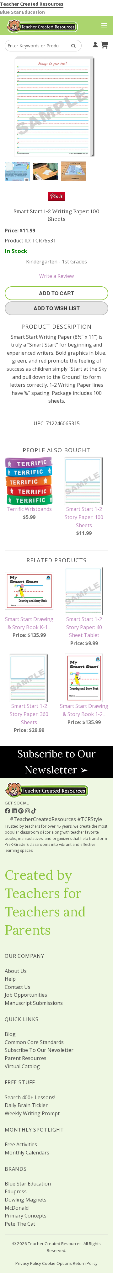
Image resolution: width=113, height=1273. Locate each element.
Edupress (16, 1191)
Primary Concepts (25, 1215)
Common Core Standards (34, 1042)
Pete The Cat (20, 1223)
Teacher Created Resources (31, 4)
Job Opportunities (26, 994)
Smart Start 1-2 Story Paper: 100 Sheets (84, 517)
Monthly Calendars (27, 1152)
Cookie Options (57, 1263)
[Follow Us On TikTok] (33, 810)
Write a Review (56, 276)
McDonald (17, 1207)
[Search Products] (71, 45)
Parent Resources (25, 1058)
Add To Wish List (57, 308)
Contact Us (17, 987)
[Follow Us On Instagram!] (28, 810)
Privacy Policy (28, 1263)
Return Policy (85, 1263)
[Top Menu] (103, 26)
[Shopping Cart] (103, 44)
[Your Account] (94, 44)
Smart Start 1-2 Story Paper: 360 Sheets (29, 714)
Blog (10, 1034)
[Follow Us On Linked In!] (15, 810)
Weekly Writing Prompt (32, 1113)
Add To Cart (56, 293)
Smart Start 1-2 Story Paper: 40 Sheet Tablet (84, 627)
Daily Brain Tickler (26, 1105)
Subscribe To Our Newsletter (39, 1050)
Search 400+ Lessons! (30, 1097)
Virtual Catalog (22, 1066)
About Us (16, 971)
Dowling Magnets (25, 1199)
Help (10, 978)
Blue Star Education (22, 12)
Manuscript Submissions (34, 1003)
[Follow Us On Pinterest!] (21, 810)
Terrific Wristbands (29, 509)
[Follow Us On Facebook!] (8, 810)
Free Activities (21, 1144)
